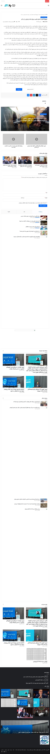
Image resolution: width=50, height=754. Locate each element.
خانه (45, 14)
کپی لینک (19, 89)
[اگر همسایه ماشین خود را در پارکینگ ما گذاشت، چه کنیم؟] (43, 223)
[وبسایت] (45, 103)
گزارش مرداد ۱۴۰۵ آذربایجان (40, 661)
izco (16, 749)
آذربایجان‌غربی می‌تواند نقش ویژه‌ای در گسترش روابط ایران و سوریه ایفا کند (26, 401)
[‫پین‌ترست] (31, 95)
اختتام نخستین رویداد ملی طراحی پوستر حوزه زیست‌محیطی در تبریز (14, 390)
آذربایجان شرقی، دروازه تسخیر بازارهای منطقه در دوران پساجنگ (9, 166)
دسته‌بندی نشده (41, 14)
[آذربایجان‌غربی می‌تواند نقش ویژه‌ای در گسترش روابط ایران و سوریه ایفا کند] (43, 403)
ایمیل (46, 197)
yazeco (45, 21)
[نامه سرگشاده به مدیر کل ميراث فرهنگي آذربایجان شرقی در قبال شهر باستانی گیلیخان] (43, 452)
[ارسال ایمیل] (43, 21)
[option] (25, 119)
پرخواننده (40, 211)
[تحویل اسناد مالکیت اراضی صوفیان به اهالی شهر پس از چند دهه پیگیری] (25, 160)
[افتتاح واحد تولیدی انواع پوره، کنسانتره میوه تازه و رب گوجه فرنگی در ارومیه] (43, 281)
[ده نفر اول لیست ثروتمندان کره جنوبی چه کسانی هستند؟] (43, 233)
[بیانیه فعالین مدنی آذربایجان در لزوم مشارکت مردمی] (43, 218)
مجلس (2, 749)
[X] (37, 95)
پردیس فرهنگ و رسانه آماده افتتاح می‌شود (32, 509)
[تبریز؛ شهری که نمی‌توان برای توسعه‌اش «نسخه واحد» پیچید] (36, 382)
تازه (24, 211)
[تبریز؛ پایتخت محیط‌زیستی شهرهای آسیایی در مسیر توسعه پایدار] (13, 360)
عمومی (5, 749)
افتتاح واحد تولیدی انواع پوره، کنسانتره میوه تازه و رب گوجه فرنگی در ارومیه (27, 236)
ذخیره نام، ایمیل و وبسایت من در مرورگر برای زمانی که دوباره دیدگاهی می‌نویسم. (32, 203)
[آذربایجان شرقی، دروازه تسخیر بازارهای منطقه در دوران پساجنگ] (9, 160)
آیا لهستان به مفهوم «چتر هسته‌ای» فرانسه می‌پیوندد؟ (34, 119)
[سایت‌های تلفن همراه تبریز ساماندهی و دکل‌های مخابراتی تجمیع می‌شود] (43, 501)
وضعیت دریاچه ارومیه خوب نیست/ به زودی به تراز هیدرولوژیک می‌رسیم (27, 504)
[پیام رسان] (28, 95)
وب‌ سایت (22, 197)
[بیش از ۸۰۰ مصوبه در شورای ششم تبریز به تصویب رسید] (40, 160)
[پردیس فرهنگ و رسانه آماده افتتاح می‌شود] (43, 553)
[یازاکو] (10, 5)
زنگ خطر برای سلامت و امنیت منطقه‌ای (33, 226)
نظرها (9, 211)
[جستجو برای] (48, 6)
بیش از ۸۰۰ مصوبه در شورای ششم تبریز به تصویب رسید (41, 166)
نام (46, 192)
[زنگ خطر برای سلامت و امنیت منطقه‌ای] (43, 228)
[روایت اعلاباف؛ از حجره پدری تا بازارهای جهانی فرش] (41, 712)
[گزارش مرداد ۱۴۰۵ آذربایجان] (36, 654)
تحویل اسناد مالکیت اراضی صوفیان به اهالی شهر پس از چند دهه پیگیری (25, 166)
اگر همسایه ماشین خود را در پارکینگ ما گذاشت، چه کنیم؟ (29, 221)
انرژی (8, 749)
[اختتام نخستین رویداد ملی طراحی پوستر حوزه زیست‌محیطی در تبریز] (13, 382)
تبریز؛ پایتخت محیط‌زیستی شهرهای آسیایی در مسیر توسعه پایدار (15, 368)
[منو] (1, 6)
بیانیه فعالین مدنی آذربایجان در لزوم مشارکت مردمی (30, 216)
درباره (11, 749)
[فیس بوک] (40, 95)
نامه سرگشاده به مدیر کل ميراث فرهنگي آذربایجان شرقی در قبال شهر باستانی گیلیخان (25, 407)
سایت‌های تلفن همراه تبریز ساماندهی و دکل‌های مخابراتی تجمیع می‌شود (27, 499)
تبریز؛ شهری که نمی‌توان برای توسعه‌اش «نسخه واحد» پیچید (37, 390)
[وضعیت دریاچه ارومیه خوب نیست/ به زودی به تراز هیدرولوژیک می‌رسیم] (43, 505)
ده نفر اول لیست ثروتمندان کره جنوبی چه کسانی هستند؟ (30, 231)
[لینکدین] (34, 95)
